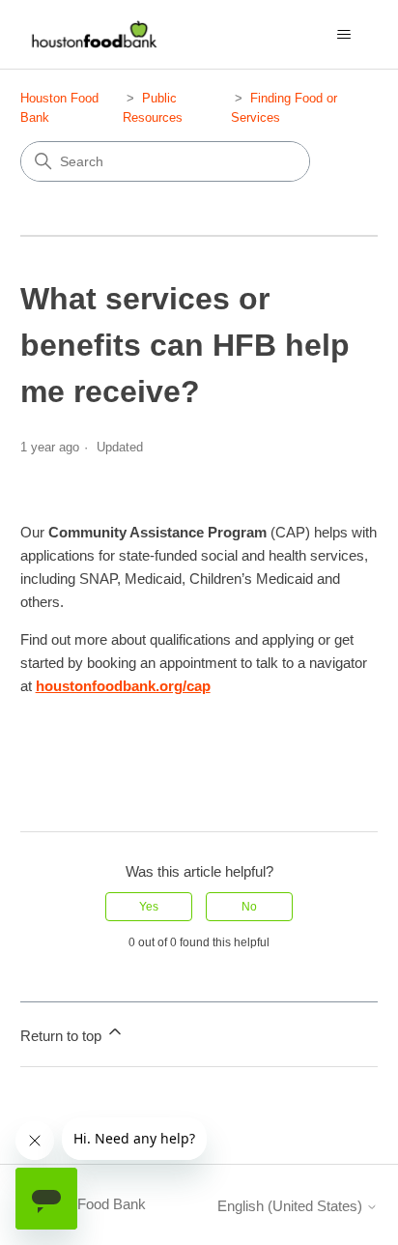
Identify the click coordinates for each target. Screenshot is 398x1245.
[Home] (91, 34)
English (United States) (291, 1206)
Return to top (62, 1036)
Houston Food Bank (83, 1204)
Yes (148, 906)
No (249, 906)
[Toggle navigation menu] (343, 34)
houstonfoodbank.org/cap (123, 686)
